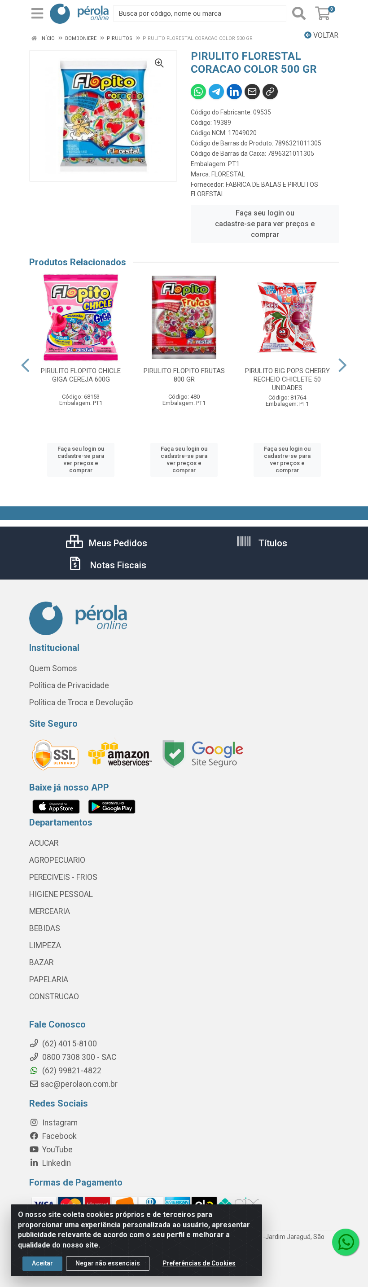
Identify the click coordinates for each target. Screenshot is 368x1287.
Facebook (58, 1136)
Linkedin (55, 1163)
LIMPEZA (45, 945)
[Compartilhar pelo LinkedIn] (234, 91)
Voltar (324, 35)
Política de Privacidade (69, 685)
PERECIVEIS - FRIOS (63, 877)
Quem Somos (53, 668)
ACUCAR (43, 843)
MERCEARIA (49, 911)
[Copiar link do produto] (270, 91)
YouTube (56, 1149)
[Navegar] (25, 365)
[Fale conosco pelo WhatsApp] (345, 1242)
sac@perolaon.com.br (79, 1084)
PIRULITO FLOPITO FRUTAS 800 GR (184, 375)
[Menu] (37, 13)
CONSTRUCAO (54, 996)
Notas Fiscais (117, 565)
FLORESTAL (228, 174)
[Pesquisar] (299, 13)
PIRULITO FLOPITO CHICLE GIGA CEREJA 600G (81, 375)
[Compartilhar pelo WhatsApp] (198, 91)
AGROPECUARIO (57, 860)
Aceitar (42, 1263)
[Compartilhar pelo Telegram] (216, 91)
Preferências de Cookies (199, 1263)
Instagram (59, 1122)
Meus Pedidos (117, 543)
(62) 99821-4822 (70, 1070)
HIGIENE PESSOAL (61, 894)
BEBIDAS (44, 928)
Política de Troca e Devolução (81, 702)
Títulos (271, 543)
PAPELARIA (48, 979)
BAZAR (41, 962)
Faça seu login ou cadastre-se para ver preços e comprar (265, 224)
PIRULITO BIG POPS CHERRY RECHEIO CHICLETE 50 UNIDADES (287, 379)
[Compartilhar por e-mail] (252, 91)
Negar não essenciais (107, 1263)
